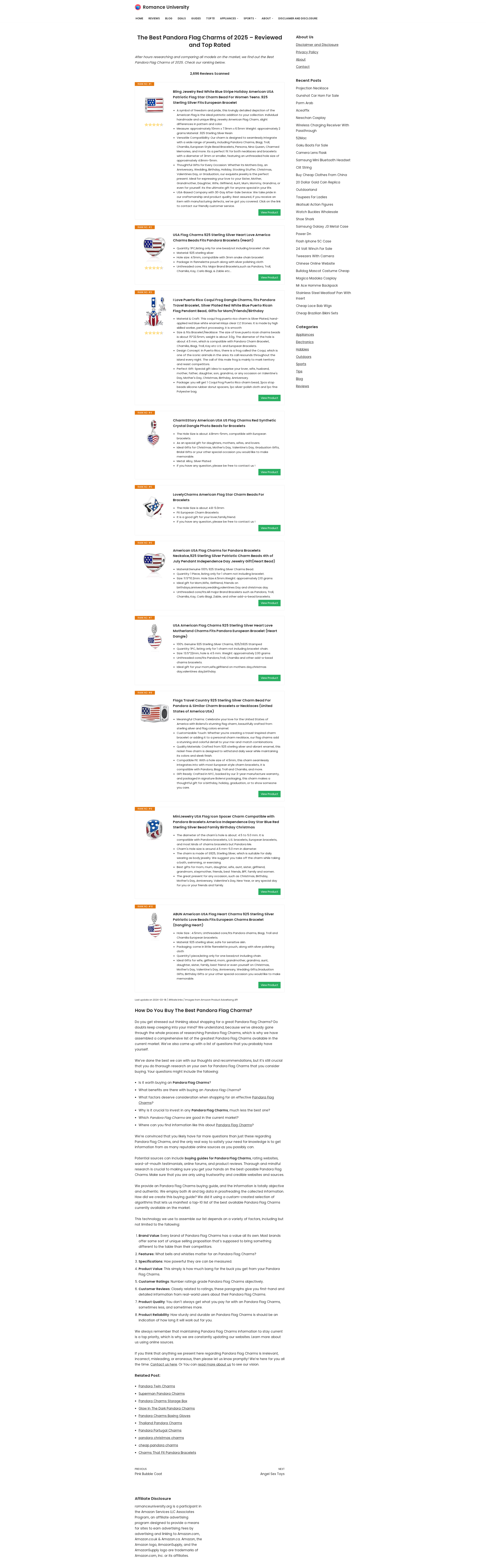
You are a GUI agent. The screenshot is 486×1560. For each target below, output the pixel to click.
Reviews (154, 18)
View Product (269, 212)
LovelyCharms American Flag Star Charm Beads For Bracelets (218, 497)
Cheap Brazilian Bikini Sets (317, 313)
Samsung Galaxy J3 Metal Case (322, 226)
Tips (299, 371)
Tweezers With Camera (315, 256)
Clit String (304, 167)
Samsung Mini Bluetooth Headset (323, 160)
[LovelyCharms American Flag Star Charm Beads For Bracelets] (154, 507)
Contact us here (163, 1364)
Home (139, 18)
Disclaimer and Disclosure (297, 18)
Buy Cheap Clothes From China (321, 175)
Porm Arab (304, 103)
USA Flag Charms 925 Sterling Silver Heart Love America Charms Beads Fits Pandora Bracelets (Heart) (221, 237)
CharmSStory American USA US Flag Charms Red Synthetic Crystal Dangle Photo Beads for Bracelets (224, 423)
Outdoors (303, 357)
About (301, 59)
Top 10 (210, 18)
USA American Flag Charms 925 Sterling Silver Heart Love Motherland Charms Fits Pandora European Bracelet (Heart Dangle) (225, 631)
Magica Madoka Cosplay (316, 278)
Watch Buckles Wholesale (317, 212)
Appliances (305, 334)
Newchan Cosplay (311, 118)
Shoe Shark (305, 219)
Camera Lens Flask (311, 152)
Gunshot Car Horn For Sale (317, 95)
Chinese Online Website (315, 263)
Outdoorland (306, 189)
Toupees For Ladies (311, 197)
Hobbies (302, 349)
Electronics (305, 342)
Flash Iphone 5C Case (313, 241)
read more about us (214, 1364)
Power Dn (303, 234)
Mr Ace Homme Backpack (317, 285)
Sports (301, 364)
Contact (303, 66)
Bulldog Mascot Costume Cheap (322, 271)
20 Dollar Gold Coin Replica (318, 182)
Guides (196, 18)
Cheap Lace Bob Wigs (314, 306)
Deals (182, 18)
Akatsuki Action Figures (314, 204)
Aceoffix (302, 110)
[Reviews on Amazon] (153, 125)
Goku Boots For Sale (312, 145)
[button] (237, 18)
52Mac (301, 138)
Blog (168, 18)
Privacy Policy (307, 52)
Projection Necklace (312, 88)
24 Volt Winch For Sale (314, 248)
